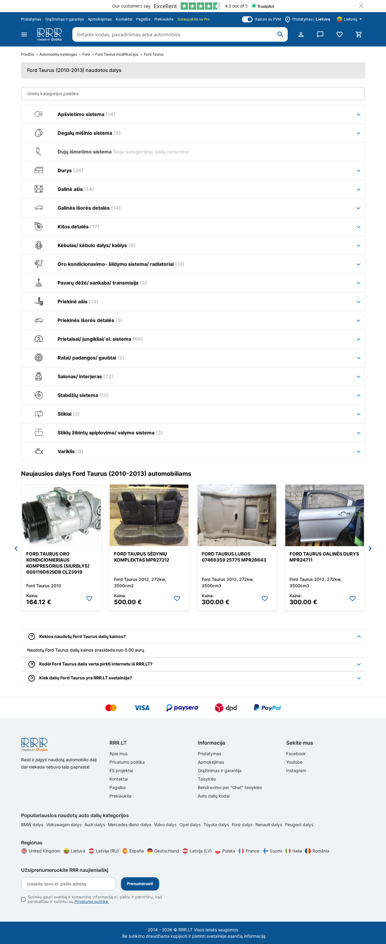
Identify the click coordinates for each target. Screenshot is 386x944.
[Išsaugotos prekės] (340, 34)
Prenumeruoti (140, 883)
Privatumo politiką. (91, 901)
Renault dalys (269, 824)
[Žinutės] (320, 34)
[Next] (370, 549)
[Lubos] (237, 515)
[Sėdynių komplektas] (149, 515)
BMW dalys (32, 824)
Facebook (296, 753)
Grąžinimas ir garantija (64, 19)
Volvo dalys (166, 824)
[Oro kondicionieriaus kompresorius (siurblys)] (61, 515)
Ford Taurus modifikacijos (116, 54)
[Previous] (16, 549)
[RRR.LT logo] (50, 34)
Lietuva (78, 850)
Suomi (276, 850)
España (136, 850)
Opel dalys (190, 824)
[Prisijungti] (301, 34)
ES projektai (121, 770)
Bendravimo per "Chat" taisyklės (230, 787)
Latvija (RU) (107, 850)
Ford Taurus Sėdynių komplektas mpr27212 (141, 557)
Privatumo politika (127, 762)
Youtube (294, 762)
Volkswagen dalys (64, 824)
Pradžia (27, 54)
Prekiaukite (163, 19)
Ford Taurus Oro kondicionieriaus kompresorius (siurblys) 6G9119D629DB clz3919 (58, 563)
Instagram (296, 770)
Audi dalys (95, 824)
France (252, 850)
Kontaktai (124, 19)
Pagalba (143, 19)
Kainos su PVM (268, 19)
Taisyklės (207, 778)
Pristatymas (31, 19)
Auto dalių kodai (213, 795)
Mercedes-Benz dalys (130, 824)
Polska (228, 850)
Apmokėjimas (100, 19)
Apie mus (118, 753)
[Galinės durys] (325, 515)
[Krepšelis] (359, 34)
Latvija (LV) (201, 850)
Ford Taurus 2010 (43, 585)
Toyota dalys (217, 824)
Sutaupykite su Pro (193, 19)
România (320, 850)
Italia (297, 850)
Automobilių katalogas (58, 54)
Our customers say (131, 6)
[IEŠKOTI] (280, 34)
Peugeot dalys (299, 824)
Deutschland (166, 850)
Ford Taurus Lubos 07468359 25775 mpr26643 (234, 557)
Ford (86, 54)
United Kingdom (44, 850)
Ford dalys (243, 824)
